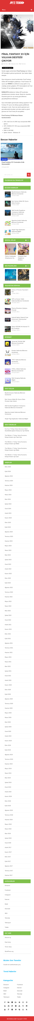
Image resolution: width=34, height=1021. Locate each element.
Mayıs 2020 (8, 713)
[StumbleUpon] (19, 1005)
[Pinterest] (19, 1002)
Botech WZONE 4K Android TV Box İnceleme (20, 327)
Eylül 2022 (8, 583)
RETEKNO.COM (11, 1019)
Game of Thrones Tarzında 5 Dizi (20, 290)
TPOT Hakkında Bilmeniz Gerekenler (19, 360)
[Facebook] (4, 1002)
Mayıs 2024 (8, 490)
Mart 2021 (8, 666)
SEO (6, 913)
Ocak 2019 (8, 787)
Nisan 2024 (8, 494)
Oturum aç (8, 937)
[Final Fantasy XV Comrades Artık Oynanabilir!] (11, 151)
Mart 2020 (8, 722)
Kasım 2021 (8, 629)
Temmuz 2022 (9, 592)
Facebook (8, 890)
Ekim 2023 (8, 522)
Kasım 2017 (8, 852)
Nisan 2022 (8, 606)
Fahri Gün (5, 64)
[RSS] (26, 1009)
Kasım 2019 (8, 740)
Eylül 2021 (8, 638)
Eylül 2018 (8, 805)
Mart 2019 (8, 778)
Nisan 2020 (8, 717)
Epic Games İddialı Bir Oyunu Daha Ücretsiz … (20, 202)
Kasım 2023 (8, 518)
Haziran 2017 (9, 875)
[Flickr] (12, 1002)
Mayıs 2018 (8, 824)
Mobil (6, 904)
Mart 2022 (8, 610)
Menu (4, 9)
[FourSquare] (8, 1009)
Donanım (7, 885)
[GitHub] (26, 1005)
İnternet (7, 899)
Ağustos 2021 (9, 643)
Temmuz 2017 (9, 870)
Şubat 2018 (8, 838)
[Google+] (15, 1002)
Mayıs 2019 (8, 768)
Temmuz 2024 (9, 480)
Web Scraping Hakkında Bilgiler (18, 379)
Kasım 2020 (8, 685)
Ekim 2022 (8, 578)
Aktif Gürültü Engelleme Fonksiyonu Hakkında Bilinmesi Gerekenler (18, 212)
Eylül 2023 (8, 527)
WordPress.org (9, 951)
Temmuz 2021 (9, 648)
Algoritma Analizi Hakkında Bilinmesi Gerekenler (19, 221)
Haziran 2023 (9, 541)
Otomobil (7, 908)
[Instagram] (23, 1002)
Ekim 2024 (8, 466)
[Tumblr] (23, 1005)
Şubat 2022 (8, 615)
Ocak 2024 (8, 508)
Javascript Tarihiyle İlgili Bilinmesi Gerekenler (18, 342)
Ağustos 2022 (9, 587)
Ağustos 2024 (9, 476)
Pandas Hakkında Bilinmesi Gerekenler (19, 351)
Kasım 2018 (8, 796)
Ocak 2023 (8, 564)
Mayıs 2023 (8, 545)
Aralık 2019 (8, 736)
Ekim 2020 (8, 689)
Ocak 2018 (8, 843)
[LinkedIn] (4, 1005)
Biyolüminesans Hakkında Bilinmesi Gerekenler (19, 193)
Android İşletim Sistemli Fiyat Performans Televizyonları (20, 318)
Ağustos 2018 (9, 810)
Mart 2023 (8, 555)
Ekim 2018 (8, 801)
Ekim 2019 (8, 745)
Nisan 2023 (8, 550)
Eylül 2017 (8, 861)
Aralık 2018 (8, 791)
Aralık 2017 (8, 847)
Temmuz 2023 (9, 536)
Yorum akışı (8, 946)
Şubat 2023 (8, 559)
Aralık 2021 (8, 624)
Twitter (7, 927)
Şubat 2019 (8, 782)
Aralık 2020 (8, 680)
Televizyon (8, 922)
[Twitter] (12, 1005)
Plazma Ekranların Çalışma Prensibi (19, 309)
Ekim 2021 (8, 634)
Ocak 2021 (8, 675)
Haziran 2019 (9, 764)
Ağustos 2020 (9, 699)
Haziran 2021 (9, 652)
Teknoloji (23, 64)
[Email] (23, 1009)
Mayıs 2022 (8, 601)
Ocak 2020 (8, 731)
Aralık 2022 (8, 569)
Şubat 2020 (8, 726)
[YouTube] (4, 1009)
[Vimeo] (15, 1005)
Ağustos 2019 (9, 754)
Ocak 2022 (8, 620)
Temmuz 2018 (9, 815)
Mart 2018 (8, 833)
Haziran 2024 (9, 485)
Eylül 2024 (8, 471)
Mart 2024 (8, 499)
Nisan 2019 (8, 773)
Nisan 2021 (8, 661)
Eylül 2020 (8, 694)
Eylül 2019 (8, 750)
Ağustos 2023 (9, 531)
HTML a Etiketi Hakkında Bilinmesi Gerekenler (19, 369)
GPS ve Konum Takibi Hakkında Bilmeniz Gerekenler (20, 300)
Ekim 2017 (8, 856)
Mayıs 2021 (8, 657)
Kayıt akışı (8, 942)
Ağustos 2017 (9, 866)
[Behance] (8, 1002)
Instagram (8, 894)
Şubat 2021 (8, 671)
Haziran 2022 (9, 596)
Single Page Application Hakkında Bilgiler (18, 230)
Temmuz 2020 (9, 703)
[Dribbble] (26, 1002)
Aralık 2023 (8, 513)
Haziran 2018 (9, 819)
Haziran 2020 (9, 708)
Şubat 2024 (8, 504)
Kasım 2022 (8, 573)
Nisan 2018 (8, 829)
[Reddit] (12, 1009)
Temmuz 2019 (9, 759)
